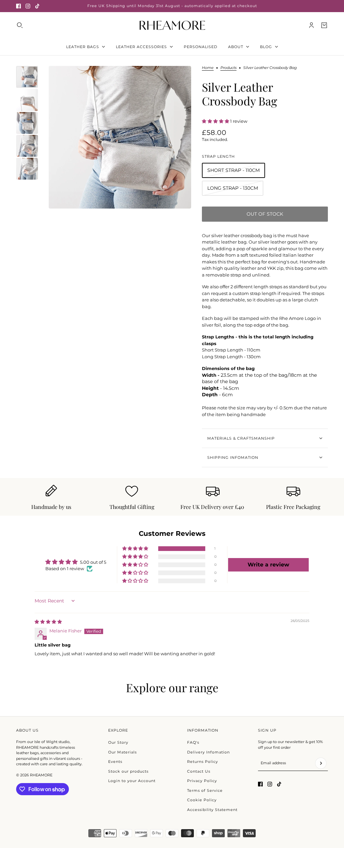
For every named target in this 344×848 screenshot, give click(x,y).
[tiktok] (37, 6)
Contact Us (198, 771)
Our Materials (122, 752)
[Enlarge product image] (120, 137)
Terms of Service (205, 790)
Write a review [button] (268, 564)
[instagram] (28, 6)
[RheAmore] (172, 25)
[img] (48, 621)
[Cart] (324, 25)
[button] (216, 121)
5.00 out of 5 (93, 562)
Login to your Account (132, 780)
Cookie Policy (202, 800)
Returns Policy (202, 761)
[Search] (20, 25)
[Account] (311, 25)
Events (115, 761)
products (228, 68)
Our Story (118, 742)
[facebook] (18, 6)
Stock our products (128, 771)
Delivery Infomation (208, 752)
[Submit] (321, 763)
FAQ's (193, 742)
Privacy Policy (202, 780)
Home (208, 68)
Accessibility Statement (212, 809)
